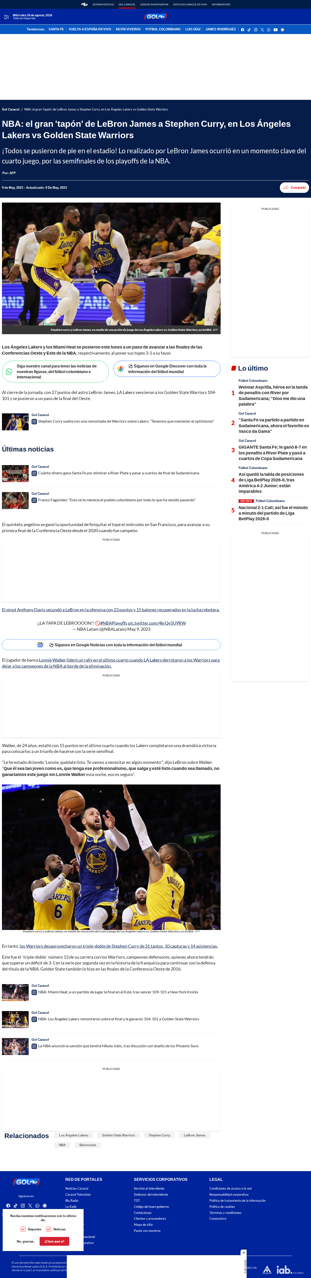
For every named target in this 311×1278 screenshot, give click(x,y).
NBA (62, 1145)
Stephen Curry (159, 1135)
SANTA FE (56, 29)
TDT (137, 1200)
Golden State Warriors (118, 1135)
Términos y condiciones (225, 1212)
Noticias (59, 1229)
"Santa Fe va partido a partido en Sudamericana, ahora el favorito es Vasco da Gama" (274, 425)
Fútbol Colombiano (253, 381)
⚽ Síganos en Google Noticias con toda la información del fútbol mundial (115, 644)
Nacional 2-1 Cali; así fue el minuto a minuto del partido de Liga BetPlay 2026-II (273, 513)
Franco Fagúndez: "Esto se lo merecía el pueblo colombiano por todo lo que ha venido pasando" (117, 499)
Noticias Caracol (76, 1188)
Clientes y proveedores (150, 1218)
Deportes (34, 1229)
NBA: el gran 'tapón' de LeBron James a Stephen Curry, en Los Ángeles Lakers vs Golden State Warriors (96, 109)
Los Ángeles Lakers (73, 1135)
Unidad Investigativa (154, 4)
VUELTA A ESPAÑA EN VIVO (90, 29)
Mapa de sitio (143, 1224)
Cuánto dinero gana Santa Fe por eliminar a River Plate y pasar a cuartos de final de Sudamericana (118, 472)
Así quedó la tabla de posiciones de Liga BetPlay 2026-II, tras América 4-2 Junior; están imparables (271, 482)
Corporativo (217, 1218)
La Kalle (71, 1206)
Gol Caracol (127, 4)
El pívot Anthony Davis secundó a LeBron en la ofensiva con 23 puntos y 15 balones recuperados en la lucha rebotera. (111, 609)
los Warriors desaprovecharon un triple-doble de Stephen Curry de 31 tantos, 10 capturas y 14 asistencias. (119, 946)
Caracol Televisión (78, 1194)
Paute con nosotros (147, 1230)
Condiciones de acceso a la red (230, 1188)
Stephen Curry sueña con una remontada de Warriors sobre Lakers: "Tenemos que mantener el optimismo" (126, 421)
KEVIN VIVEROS (128, 29)
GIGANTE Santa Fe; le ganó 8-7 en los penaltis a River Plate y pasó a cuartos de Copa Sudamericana (273, 452)
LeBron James (194, 1135)
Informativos (221, 4)
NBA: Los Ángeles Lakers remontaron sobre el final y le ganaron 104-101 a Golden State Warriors (118, 1018)
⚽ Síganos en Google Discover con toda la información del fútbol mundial (167, 369)
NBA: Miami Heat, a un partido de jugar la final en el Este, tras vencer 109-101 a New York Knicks (118, 991)
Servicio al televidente (149, 1188)
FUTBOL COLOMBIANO (163, 29)
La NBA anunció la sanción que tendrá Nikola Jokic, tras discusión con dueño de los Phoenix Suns (118, 1045)
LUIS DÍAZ (193, 29)
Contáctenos (143, 1212)
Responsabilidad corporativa (229, 1194)
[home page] (84, 4)
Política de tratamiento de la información (237, 1200)
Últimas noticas (103, 4)
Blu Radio (71, 1200)
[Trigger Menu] (6, 17)
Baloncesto (87, 1145)
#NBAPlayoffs (113, 623)
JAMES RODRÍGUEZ (221, 29)
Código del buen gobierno (151, 1206)
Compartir (298, 187)
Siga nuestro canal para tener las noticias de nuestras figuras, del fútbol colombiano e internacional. (57, 371)
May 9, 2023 (138, 629)
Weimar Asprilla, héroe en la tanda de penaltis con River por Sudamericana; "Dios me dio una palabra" (273, 395)
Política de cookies (222, 1206)
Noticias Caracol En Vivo (190, 4)
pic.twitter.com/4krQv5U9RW (157, 623)
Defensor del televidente (151, 1194)
